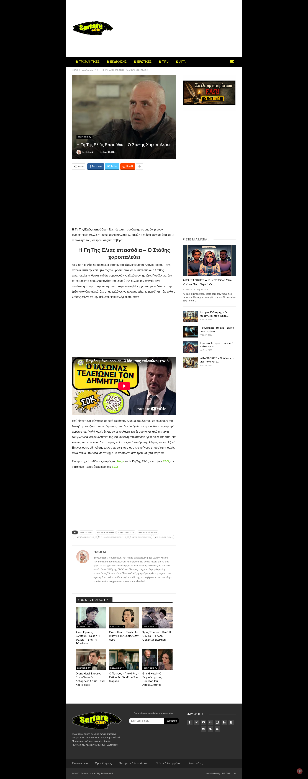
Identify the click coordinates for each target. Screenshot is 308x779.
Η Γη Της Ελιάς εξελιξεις (147, 532)
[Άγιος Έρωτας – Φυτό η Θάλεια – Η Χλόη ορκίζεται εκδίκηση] (157, 617)
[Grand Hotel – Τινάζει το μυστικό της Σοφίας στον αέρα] (124, 617)
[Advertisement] (182, 29)
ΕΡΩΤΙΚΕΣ (144, 61)
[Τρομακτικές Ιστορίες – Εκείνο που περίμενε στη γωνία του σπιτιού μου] (190, 332)
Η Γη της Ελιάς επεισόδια (84, 537)
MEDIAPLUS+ (229, 773)
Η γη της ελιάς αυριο (126, 532)
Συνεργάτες (196, 763)
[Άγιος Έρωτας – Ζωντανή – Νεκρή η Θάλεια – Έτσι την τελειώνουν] (91, 617)
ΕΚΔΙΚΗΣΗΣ (118, 61)
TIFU (165, 61)
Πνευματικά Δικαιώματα (133, 763)
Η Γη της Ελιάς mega (105, 532)
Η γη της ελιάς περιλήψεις (140, 537)
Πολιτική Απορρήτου (168, 763)
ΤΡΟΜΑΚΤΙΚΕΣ (89, 61)
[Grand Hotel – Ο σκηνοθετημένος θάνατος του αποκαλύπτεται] (157, 659)
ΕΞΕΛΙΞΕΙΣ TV (84, 137)
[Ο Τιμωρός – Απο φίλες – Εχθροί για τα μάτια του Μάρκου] (124, 659)
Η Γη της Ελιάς (86, 532)
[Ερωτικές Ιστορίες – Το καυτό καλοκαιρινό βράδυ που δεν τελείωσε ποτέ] (190, 347)
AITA (182, 61)
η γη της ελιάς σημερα (164, 537)
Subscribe (171, 720)
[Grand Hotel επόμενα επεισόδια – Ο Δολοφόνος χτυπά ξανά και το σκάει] (91, 659)
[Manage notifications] (299, 771)
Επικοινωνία (80, 763)
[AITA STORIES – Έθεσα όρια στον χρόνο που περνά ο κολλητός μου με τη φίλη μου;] (209, 260)
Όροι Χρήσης (103, 763)
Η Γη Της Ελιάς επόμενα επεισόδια (112, 537)
